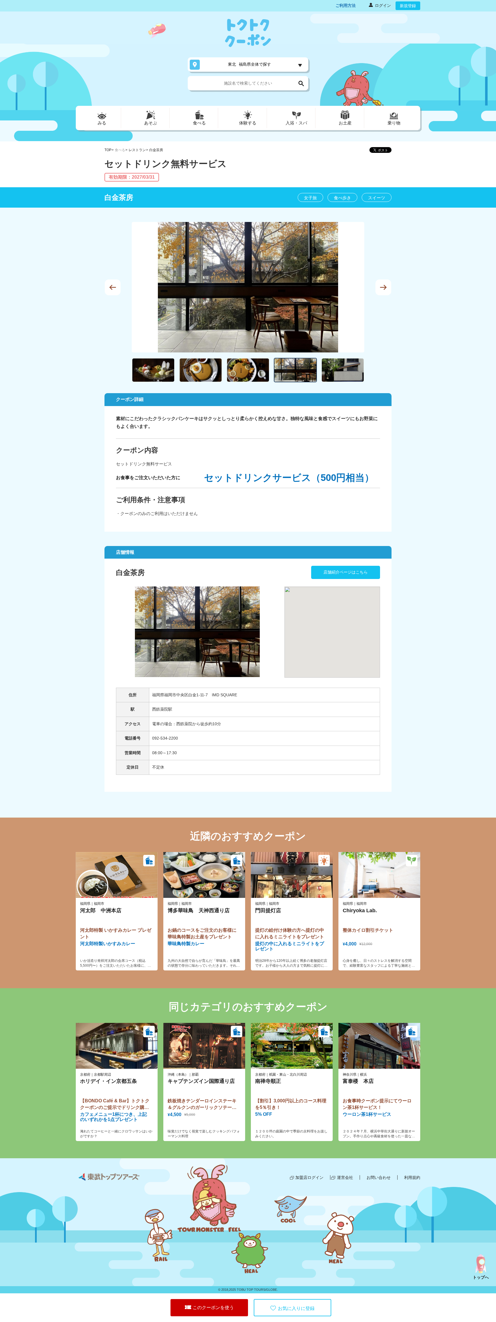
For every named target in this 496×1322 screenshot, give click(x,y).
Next (383, 287)
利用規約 (412, 1177)
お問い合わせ (379, 1177)
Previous (113, 287)
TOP (107, 150)
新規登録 (408, 5)
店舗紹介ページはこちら (345, 572)
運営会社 (345, 1177)
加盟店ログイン (309, 1177)
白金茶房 (156, 150)
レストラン (137, 150)
